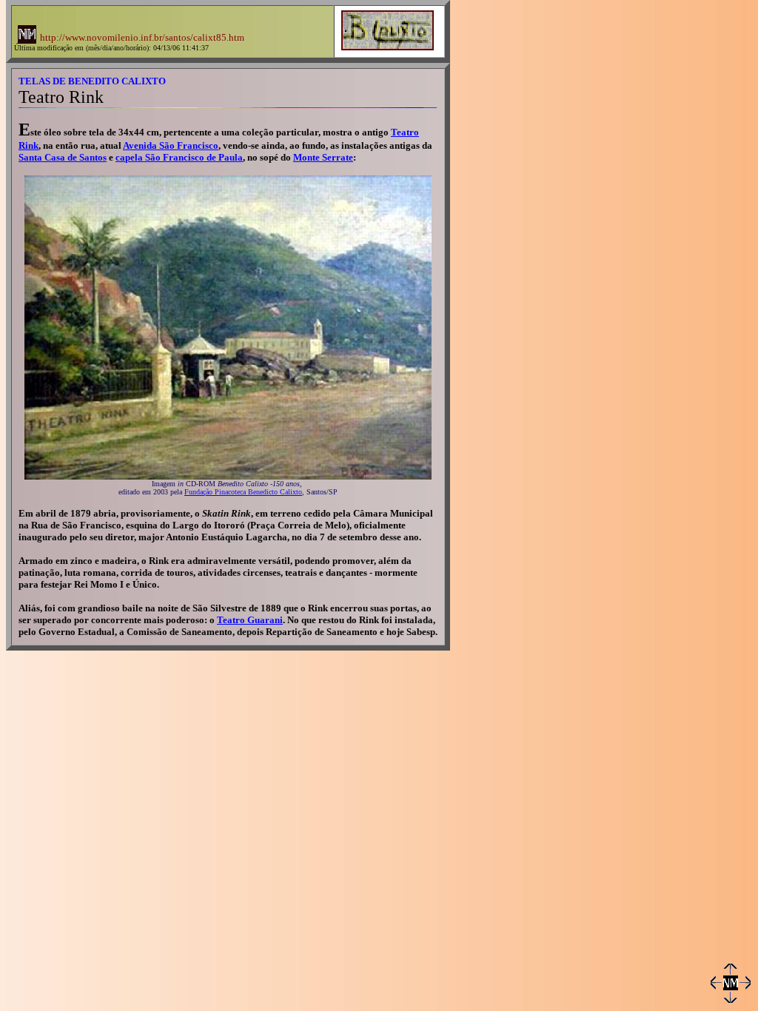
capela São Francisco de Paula (179, 157)
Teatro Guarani (250, 619)
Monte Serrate (323, 157)
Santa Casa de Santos (63, 157)
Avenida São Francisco (170, 145)
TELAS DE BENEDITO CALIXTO (92, 81)
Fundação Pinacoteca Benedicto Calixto (243, 492)
